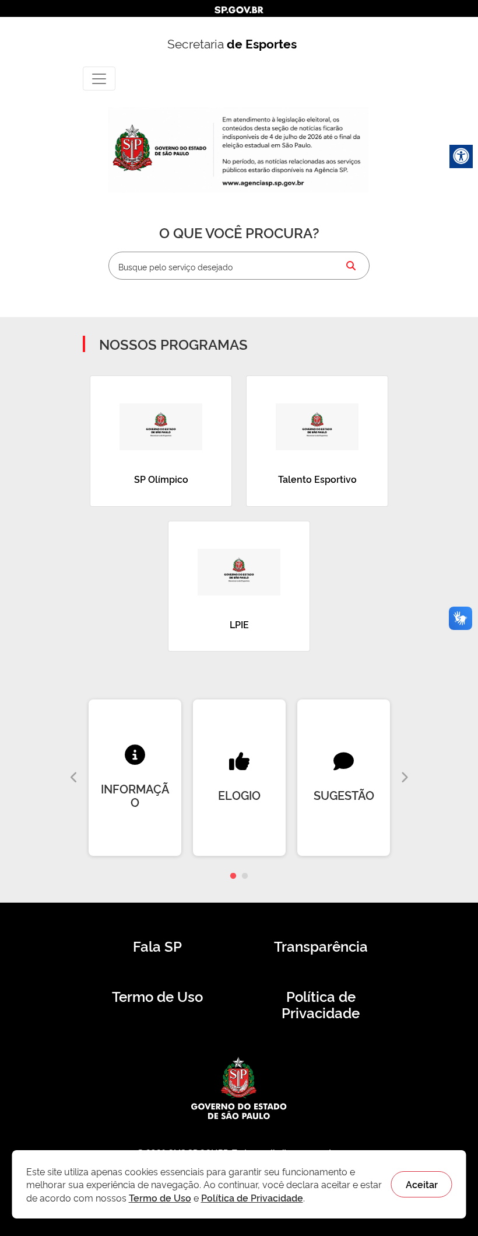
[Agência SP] (264, 183)
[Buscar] (351, 265)
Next (404, 778)
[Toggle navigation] (99, 78)
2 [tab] (245, 876)
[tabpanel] (135, 777)
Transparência (321, 946)
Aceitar (422, 1184)
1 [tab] (233, 876)
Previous (74, 778)
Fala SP (157, 946)
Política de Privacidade (321, 1004)
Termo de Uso (157, 996)
